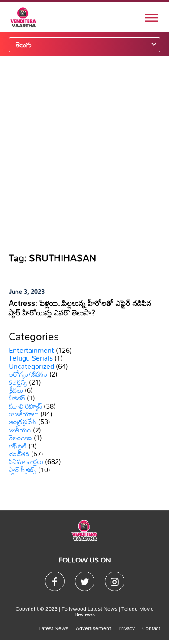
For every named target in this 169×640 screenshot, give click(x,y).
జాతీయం (20, 430)
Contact (151, 628)
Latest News (53, 628)
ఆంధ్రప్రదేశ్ (22, 422)
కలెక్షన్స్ (18, 382)
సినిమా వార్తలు (26, 461)
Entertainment (31, 350)
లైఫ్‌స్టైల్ (18, 446)
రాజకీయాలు (24, 414)
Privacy (126, 628)
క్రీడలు (16, 390)
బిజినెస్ (17, 398)
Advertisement (93, 628)
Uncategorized (31, 366)
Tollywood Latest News (90, 608)
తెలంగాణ (20, 438)
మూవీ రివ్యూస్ (25, 406)
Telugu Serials (31, 358)
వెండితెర (19, 454)
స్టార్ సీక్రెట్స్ (22, 470)
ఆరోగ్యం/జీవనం (28, 374)
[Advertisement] (84, 153)
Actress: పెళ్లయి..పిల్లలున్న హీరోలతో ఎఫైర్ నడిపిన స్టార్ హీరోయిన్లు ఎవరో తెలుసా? (80, 307)
